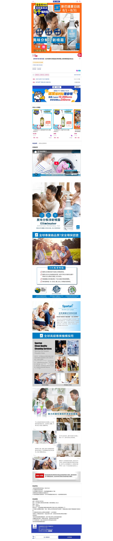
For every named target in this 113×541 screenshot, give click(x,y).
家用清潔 (34, 69)
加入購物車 (47, 537)
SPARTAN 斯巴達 (39, 59)
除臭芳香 (39, 69)
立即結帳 (69, 537)
